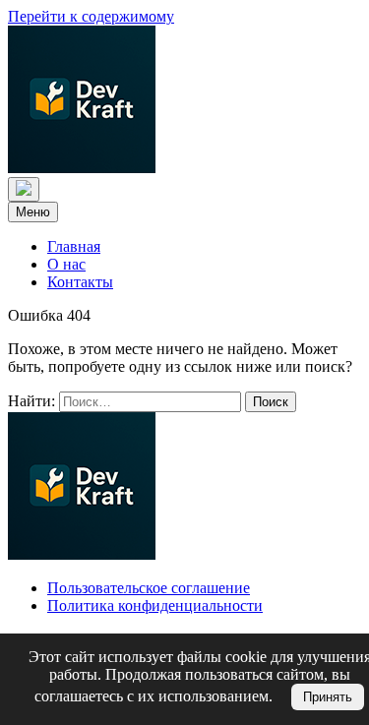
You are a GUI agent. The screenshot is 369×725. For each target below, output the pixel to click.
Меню (33, 212)
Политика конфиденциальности (155, 605)
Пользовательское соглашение (148, 587)
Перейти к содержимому (91, 16)
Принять (327, 697)
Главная (73, 246)
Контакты (80, 281)
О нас (66, 264)
